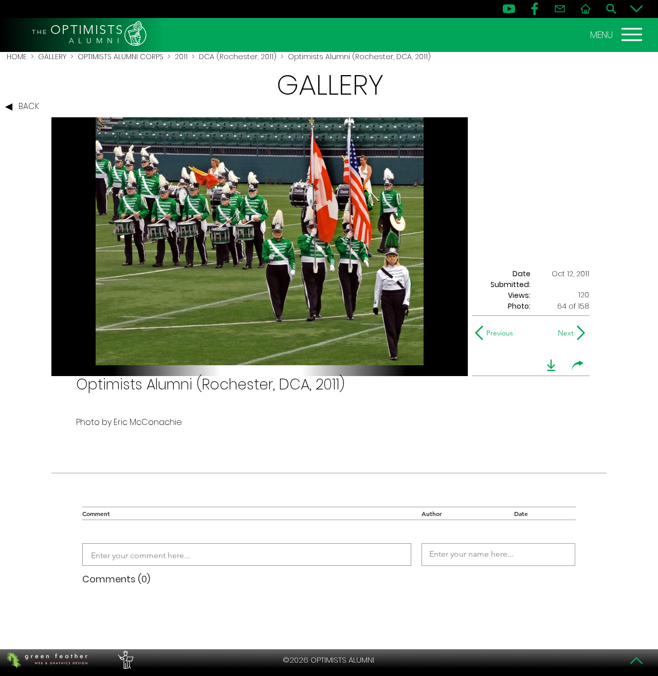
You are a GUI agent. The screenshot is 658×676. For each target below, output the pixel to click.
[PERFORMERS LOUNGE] (124, 660)
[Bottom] (636, 9)
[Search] (611, 9)
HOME (17, 56)
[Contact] (560, 9)
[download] (551, 365)
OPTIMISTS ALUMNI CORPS (120, 56)
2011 (181, 56)
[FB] (534, 9)
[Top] (636, 660)
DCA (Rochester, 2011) (238, 56)
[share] (578, 365)
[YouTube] (509, 9)
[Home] (585, 9)
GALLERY (52, 56)
